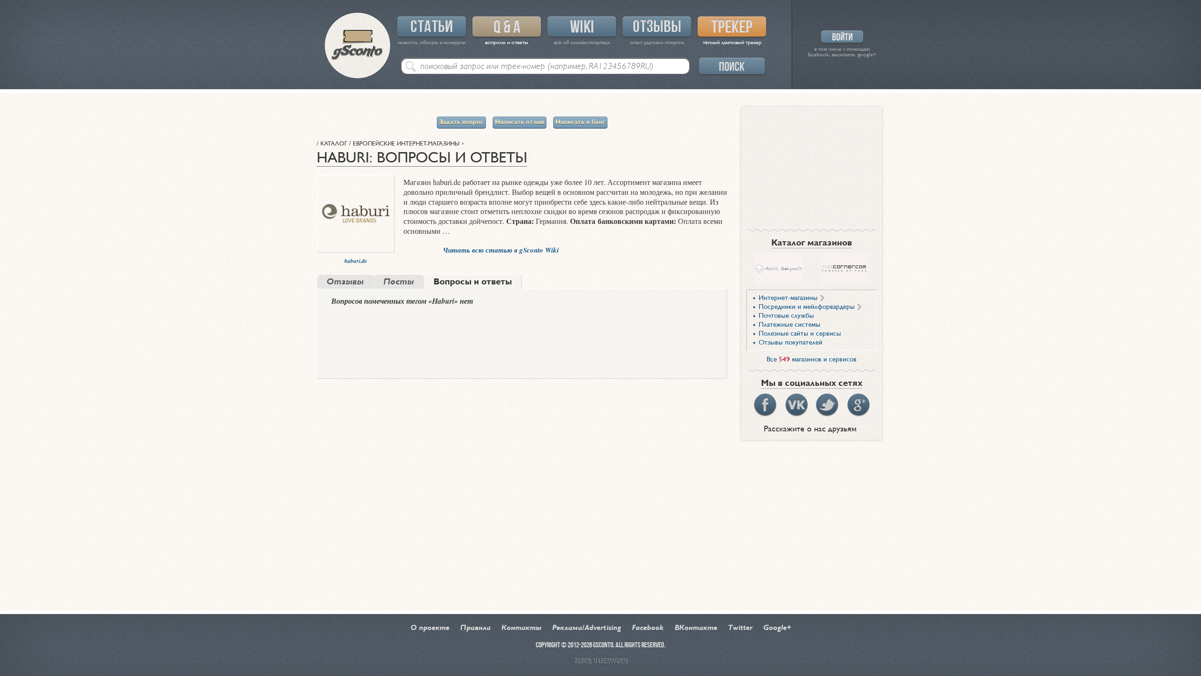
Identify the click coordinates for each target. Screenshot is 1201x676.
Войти (842, 37)
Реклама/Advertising (586, 628)
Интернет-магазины (788, 298)
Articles (431, 26)
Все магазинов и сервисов (812, 359)
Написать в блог (580, 122)
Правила (475, 628)
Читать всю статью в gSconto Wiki (501, 250)
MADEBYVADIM (610, 662)
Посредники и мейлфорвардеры (807, 307)
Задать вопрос (461, 122)
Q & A (506, 26)
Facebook (648, 628)
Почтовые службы (786, 316)
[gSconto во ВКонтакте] (796, 405)
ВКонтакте (696, 628)
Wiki (581, 26)
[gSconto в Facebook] (765, 405)
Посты (398, 282)
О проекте (429, 628)
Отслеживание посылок (732, 26)
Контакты (521, 628)
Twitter (740, 628)
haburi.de (355, 261)
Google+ (777, 628)
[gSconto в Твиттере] (827, 405)
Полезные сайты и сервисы (800, 333)
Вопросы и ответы (472, 282)
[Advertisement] (811, 165)
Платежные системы (790, 325)
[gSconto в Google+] (858, 405)
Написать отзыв (519, 122)
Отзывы (657, 26)
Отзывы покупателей (790, 342)
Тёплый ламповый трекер (732, 43)
